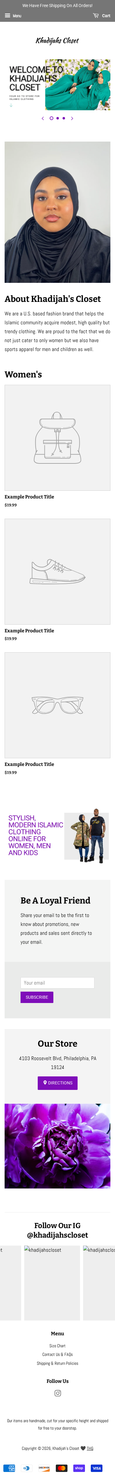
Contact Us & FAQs (57, 1354)
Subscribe (37, 997)
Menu (16, 15)
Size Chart (57, 1345)
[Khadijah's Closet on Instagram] (57, 1394)
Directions (59, 1082)
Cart (105, 15)
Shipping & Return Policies (57, 1363)
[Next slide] (72, 118)
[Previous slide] (43, 118)
